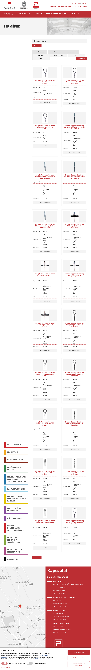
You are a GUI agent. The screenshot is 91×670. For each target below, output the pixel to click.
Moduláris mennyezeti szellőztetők (13, 540)
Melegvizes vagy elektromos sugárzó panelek (16, 498)
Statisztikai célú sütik (40, 663)
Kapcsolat (8, 15)
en (78, 3)
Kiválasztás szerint (78, 658)
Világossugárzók (15, 459)
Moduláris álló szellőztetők (14, 551)
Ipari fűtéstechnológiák (57, 13)
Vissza (37, 45)
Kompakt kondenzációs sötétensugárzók (15, 528)
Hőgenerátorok (14, 518)
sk (86, 3)
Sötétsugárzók (14, 444)
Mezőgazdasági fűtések (14, 468)
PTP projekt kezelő (65, 7)
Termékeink (39, 13)
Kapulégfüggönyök (16, 489)
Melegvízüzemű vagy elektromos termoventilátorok (16, 479)
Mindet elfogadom (78, 652)
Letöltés (75, 13)
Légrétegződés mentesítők (14, 509)
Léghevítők (12, 452)
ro (84, 3)
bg (72, 3)
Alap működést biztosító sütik (17, 663)
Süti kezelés (38, 659)
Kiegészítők (12, 559)
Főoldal (7, 13)
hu (81, 3)
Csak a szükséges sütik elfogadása (78, 664)
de (75, 3)
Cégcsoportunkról (22, 13)
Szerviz (53, 7)
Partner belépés (81, 7)
